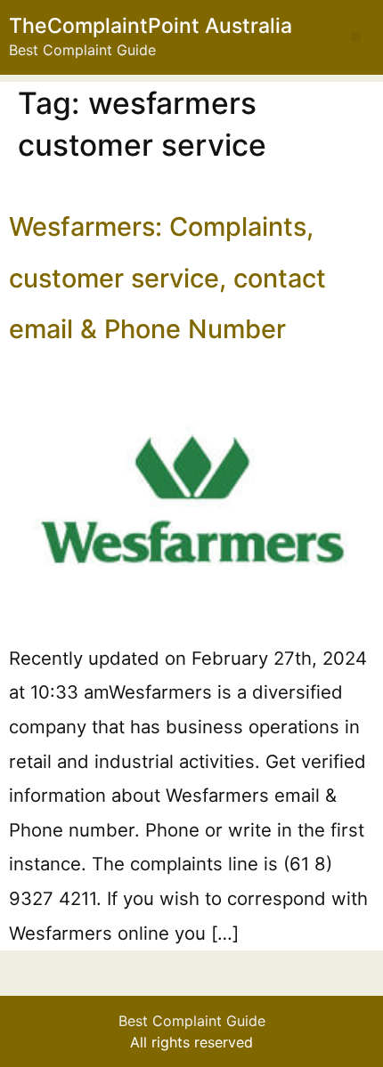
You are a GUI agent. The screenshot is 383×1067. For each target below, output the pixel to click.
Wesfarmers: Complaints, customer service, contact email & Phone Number (167, 277)
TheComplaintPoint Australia (150, 25)
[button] (356, 37)
